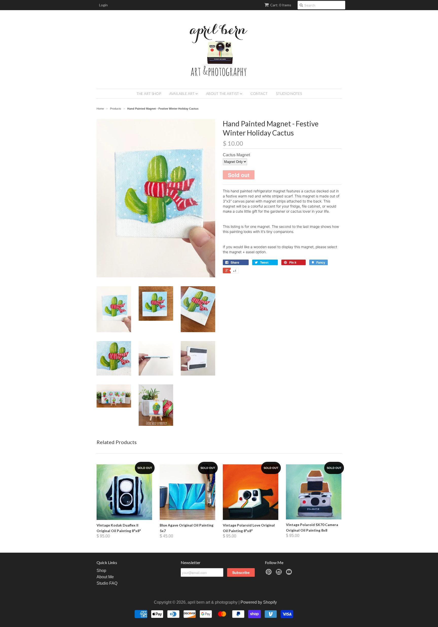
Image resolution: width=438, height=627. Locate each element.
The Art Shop (148, 93)
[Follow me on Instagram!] (279, 573)
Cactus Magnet (236, 155)
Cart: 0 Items (280, 5)
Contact (259, 93)
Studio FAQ (107, 583)
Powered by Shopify (259, 602)
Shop (101, 570)
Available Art (182, 93)
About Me (105, 577)
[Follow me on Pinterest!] (269, 573)
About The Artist (223, 93)
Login (103, 5)
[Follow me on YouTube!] (290, 573)
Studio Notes (289, 93)
